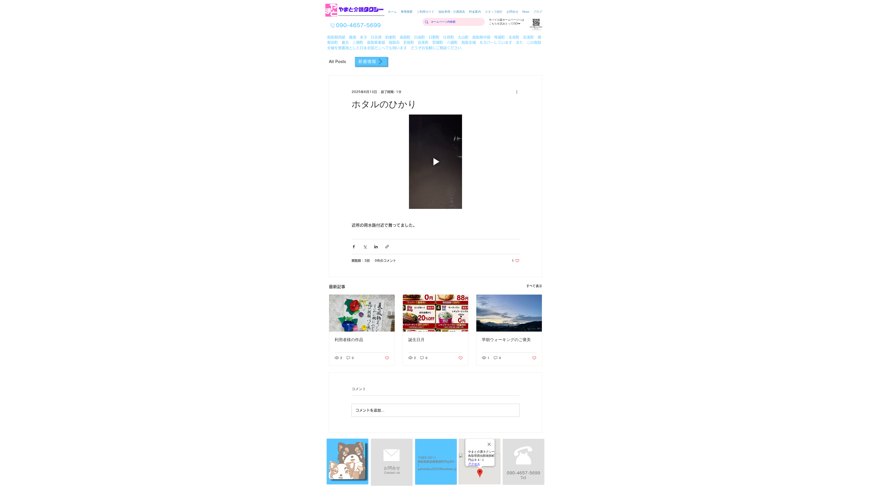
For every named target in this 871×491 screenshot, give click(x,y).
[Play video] (435, 162)
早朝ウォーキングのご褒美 (506, 339)
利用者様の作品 (349, 339)
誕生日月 (416, 339)
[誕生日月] (435, 313)
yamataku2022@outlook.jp (437, 469)
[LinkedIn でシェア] (376, 246)
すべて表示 (534, 286)
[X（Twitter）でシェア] (365, 246)
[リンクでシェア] (387, 246)
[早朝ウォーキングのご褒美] (509, 313)
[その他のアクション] (516, 92)
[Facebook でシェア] (354, 246)
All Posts (337, 62)
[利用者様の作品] (362, 313)
